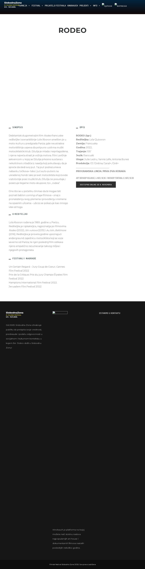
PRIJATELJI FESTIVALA (55, 5)
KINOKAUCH (73, 5)
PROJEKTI (84, 5)
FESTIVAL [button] (36, 5)
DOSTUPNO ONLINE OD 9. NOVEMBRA (96, 184)
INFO (95, 5)
